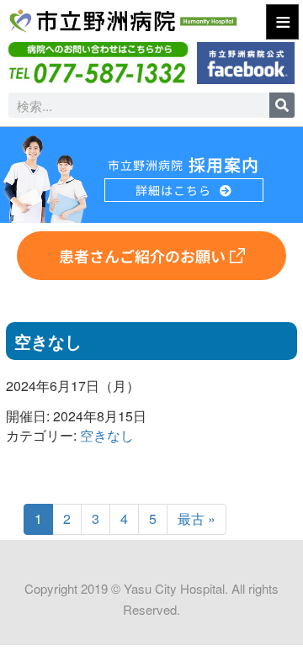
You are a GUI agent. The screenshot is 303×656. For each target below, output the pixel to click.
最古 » (196, 518)
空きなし (107, 435)
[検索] (282, 105)
